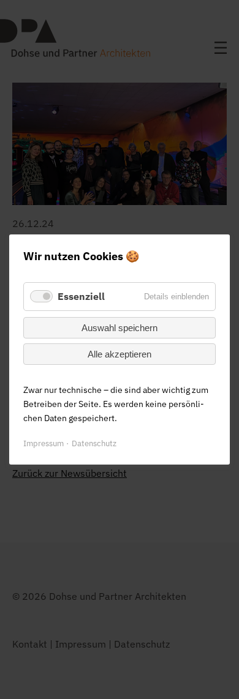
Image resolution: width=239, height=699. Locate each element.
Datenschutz (94, 443)
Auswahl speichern (119, 328)
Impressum (43, 443)
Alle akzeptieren (119, 354)
